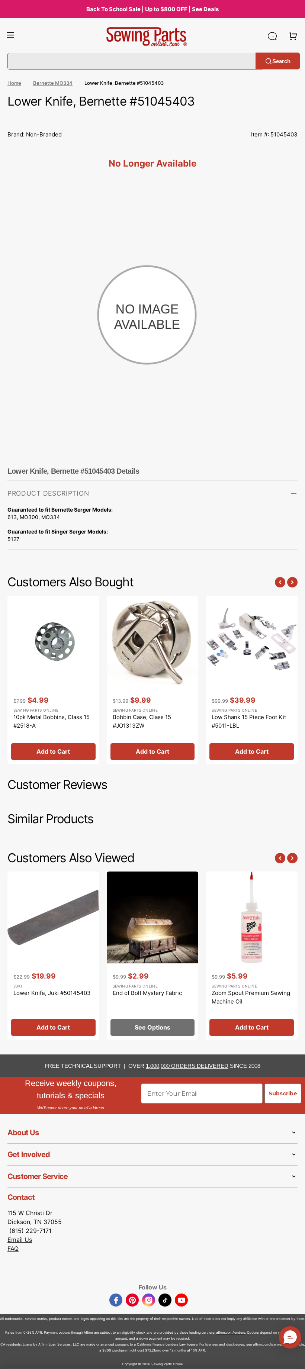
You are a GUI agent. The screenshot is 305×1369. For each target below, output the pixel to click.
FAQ (13, 1248)
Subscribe (283, 1093)
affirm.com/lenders (230, 1332)
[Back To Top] (293, 1357)
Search (281, 61)
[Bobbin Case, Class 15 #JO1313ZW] (153, 680)
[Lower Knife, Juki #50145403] (53, 956)
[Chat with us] (272, 36)
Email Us (19, 1239)
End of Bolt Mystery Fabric (147, 992)
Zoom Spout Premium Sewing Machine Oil (251, 997)
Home (14, 83)
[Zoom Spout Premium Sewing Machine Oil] (252, 956)
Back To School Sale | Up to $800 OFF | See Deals (152, 9)
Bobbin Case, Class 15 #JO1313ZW (142, 721)
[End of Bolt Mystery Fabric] (153, 956)
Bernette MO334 (53, 83)
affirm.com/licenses (268, 1344)
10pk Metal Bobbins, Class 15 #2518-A (51, 721)
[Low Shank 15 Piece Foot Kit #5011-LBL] (252, 680)
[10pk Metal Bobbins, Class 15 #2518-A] (53, 680)
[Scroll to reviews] (152, 117)
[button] (10, 36)
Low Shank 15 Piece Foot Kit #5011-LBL (249, 721)
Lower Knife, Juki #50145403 (52, 992)
